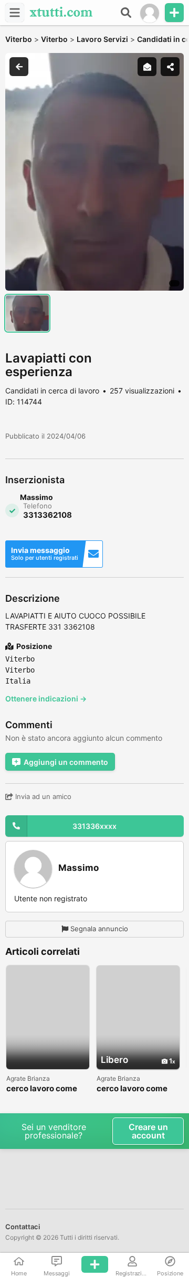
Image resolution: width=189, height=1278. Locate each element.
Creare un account (148, 1131)
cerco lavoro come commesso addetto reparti (134, 1088)
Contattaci (22, 1226)
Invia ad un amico (42, 796)
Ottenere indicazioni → (46, 698)
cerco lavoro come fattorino (41, 1088)
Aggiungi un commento (66, 762)
